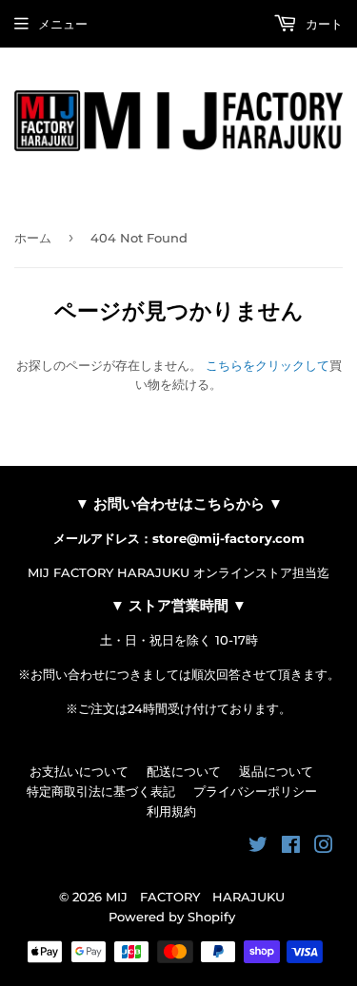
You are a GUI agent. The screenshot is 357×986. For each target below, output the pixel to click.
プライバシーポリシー (255, 791)
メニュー (63, 23)
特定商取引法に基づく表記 (101, 791)
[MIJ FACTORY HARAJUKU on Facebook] (291, 847)
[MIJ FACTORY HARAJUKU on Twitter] (258, 847)
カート (322, 23)
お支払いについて (79, 771)
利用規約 (171, 811)
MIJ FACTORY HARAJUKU (195, 896)
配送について (184, 771)
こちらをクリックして (267, 365)
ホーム (32, 237)
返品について (276, 771)
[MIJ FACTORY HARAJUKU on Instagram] (323, 847)
